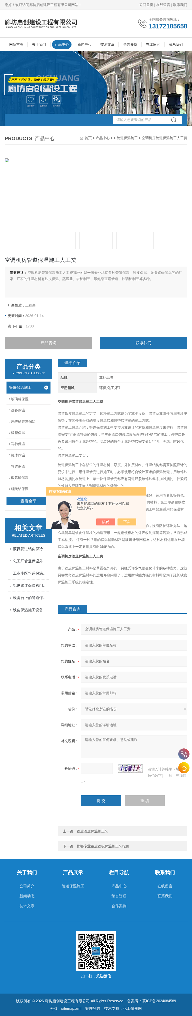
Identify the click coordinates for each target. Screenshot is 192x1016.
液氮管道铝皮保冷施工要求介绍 (31, 549)
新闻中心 (85, 44)
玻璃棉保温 (19, 399)
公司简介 (27, 886)
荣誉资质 (130, 44)
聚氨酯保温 (19, 478)
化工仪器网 (132, 1008)
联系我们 (180, 5)
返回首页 (146, 5)
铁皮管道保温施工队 (92, 831)
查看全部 (28, 501)
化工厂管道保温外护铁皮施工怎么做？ (31, 561)
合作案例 (119, 906)
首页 (88, 138)
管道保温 (18, 466)
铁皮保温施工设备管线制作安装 (31, 610)
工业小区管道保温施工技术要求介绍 (31, 573)
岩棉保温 (18, 444)
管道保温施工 (127, 138)
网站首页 (16, 44)
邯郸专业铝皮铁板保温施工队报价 (103, 846)
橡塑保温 (18, 433)
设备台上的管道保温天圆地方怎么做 (31, 598)
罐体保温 (18, 455)
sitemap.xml (71, 1008)
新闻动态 (27, 896)
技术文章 (107, 44)
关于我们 (39, 44)
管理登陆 (92, 1008)
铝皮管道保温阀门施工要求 (31, 585)
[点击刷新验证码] (130, 768)
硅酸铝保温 (19, 489)
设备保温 (18, 410)
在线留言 (163, 5)
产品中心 (62, 44)
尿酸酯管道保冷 (23, 421)
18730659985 (184, 754)
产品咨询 (48, 343)
